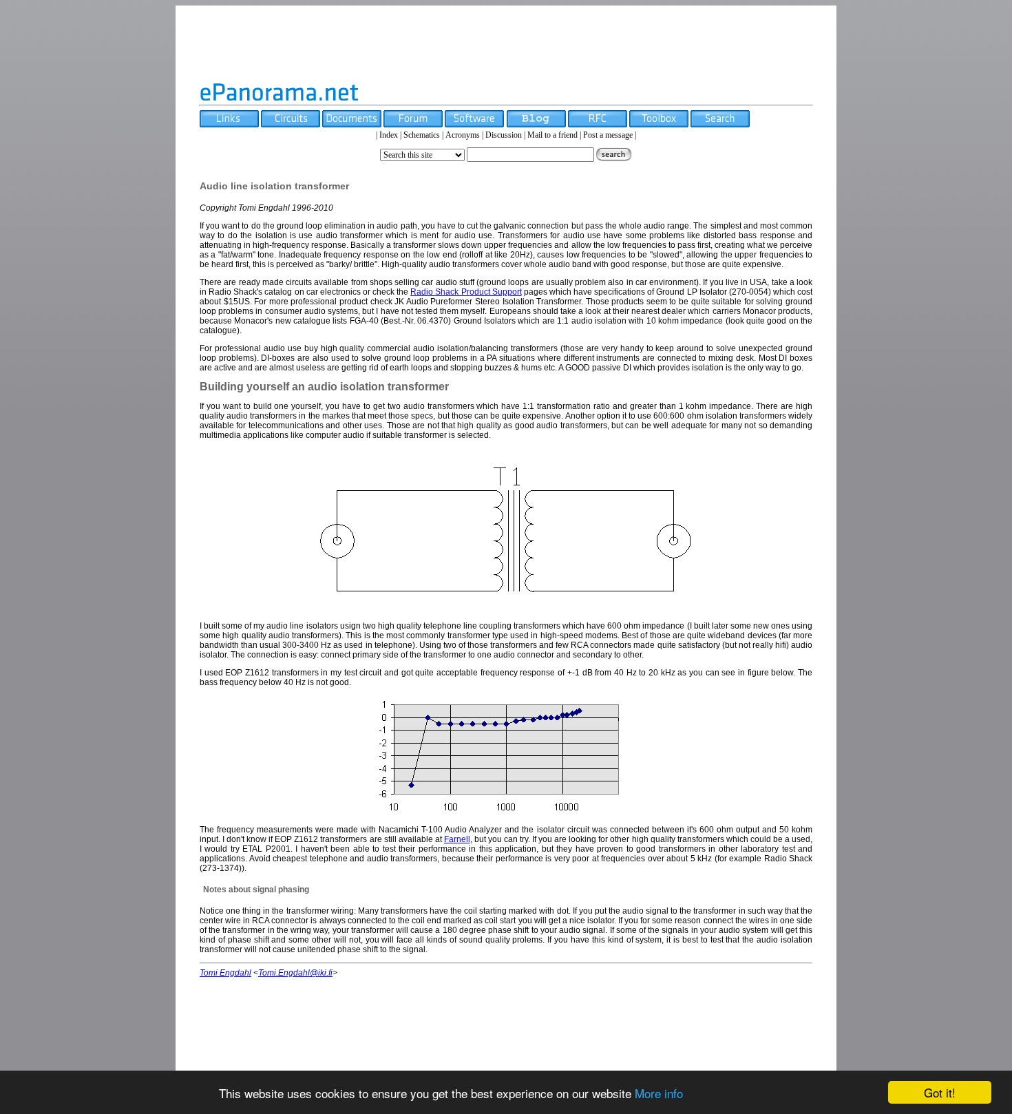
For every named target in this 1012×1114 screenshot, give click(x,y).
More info (659, 1093)
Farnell (457, 839)
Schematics (421, 135)
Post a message (608, 135)
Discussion (503, 135)
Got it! (940, 1092)
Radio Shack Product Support (465, 292)
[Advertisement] (506, 43)
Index (388, 135)
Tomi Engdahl (225, 973)
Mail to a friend (552, 135)
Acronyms (462, 135)
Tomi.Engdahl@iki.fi (295, 973)
